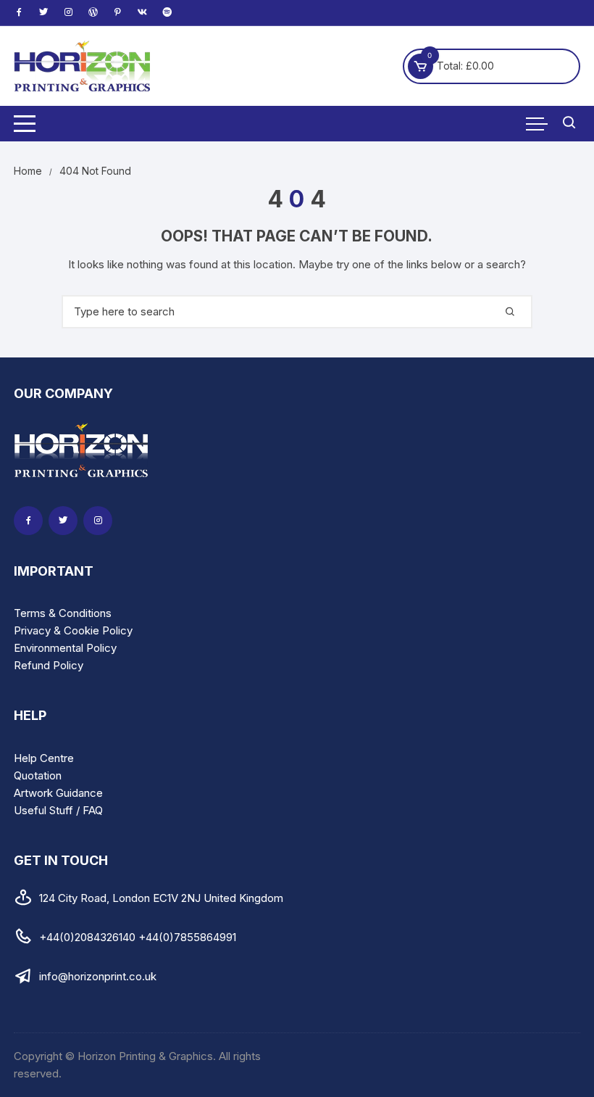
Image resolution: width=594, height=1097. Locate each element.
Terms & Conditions (63, 613)
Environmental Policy (65, 648)
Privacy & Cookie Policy (73, 630)
